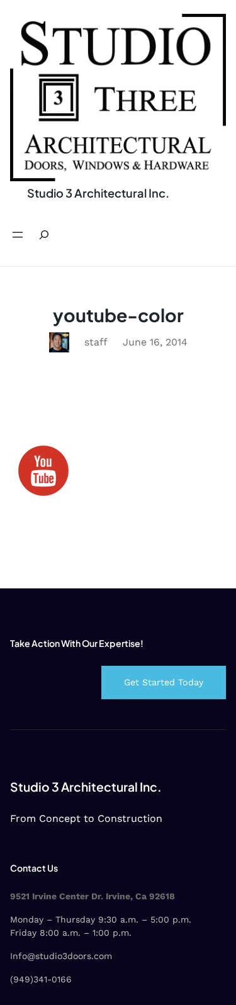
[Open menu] (17, 234)
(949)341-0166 (41, 979)
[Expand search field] (44, 235)
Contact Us (34, 867)
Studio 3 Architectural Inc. (98, 193)
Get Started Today (163, 682)
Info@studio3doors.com (61, 956)
